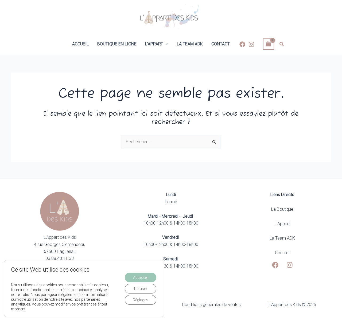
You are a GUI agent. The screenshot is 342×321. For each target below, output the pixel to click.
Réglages (140, 300)
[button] (165, 44)
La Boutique (282, 209)
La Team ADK (282, 238)
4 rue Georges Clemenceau (59, 244)
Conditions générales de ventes (211, 304)
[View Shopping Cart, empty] (268, 43)
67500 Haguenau (60, 251)
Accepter (140, 277)
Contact (282, 252)
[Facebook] (242, 44)
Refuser (140, 289)
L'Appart (282, 223)
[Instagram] (251, 44)
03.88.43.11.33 (59, 258)
